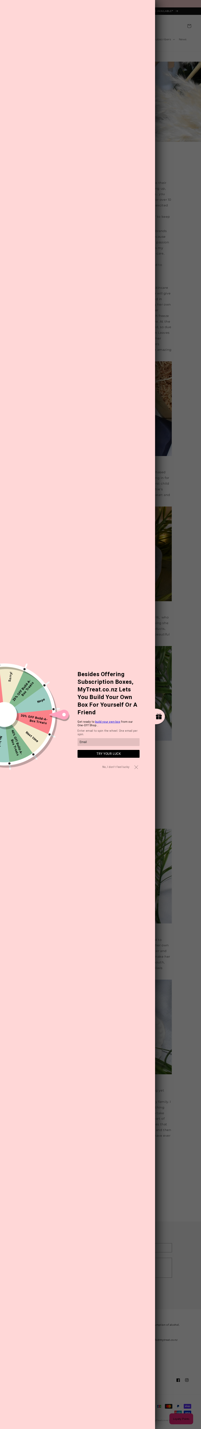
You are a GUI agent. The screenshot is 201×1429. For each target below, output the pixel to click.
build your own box (107, 721)
